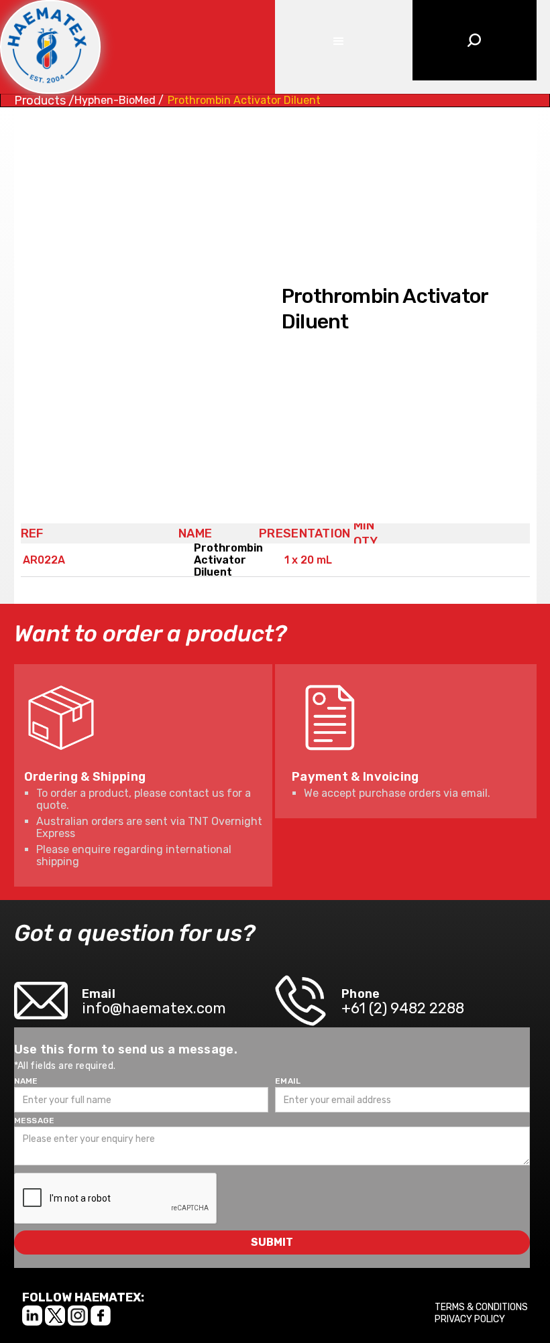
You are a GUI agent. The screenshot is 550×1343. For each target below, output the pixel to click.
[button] (337, 40)
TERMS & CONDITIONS (481, 1307)
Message (34, 1120)
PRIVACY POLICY (470, 1319)
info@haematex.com (154, 1008)
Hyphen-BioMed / (119, 100)
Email (288, 1081)
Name (26, 1081)
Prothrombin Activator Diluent (244, 100)
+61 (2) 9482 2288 (402, 1008)
